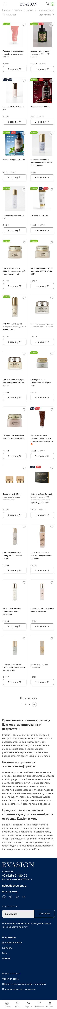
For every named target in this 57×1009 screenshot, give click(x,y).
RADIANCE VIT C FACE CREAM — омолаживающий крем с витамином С (14, 271)
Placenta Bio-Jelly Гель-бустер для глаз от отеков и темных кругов (14, 667)
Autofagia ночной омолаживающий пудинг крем (41, 383)
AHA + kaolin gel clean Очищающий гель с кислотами (12, 611)
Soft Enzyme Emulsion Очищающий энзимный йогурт (12, 556)
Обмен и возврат (11, 973)
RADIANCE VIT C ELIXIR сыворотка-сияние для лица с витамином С (14, 327)
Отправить (44, 914)
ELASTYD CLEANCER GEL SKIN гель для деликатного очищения (41, 556)
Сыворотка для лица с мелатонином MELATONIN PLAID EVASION (41, 162)
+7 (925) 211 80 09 (14, 876)
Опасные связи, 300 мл (40, 107)
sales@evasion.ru (14, 886)
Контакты (7, 947)
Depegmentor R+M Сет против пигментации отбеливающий (12, 497)
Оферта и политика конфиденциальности (24, 983)
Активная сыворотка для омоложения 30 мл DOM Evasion (40, 54)
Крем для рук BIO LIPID (40, 215)
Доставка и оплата (12, 942)
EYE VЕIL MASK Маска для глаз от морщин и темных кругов (13, 383)
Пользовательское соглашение (19, 989)
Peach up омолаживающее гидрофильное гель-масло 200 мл (14, 54)
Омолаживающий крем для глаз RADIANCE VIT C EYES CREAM (41, 271)
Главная (6, 9)
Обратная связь (10, 978)
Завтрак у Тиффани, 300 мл (14, 159)
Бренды (18, 9)
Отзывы (6, 958)
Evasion (30, 9)
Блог (4, 953)
